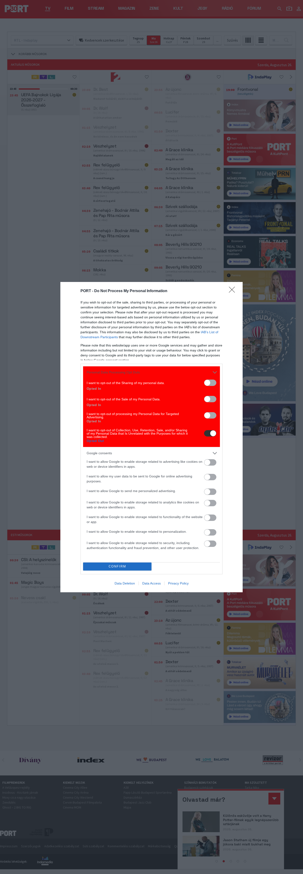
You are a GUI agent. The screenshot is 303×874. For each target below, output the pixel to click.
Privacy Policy (178, 583)
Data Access (151, 583)
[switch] (210, 383)
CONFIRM (117, 566)
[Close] (233, 291)
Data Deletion (125, 583)
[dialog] (151, 437)
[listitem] (151, 372)
